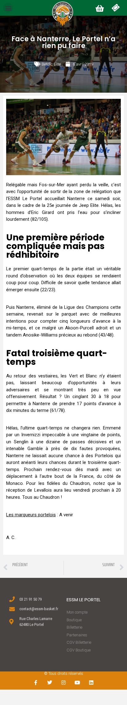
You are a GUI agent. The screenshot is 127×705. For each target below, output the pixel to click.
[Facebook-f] (36, 683)
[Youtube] (77, 683)
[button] (8, 8)
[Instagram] (64, 683)
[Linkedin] (91, 683)
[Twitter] (50, 683)
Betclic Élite (51, 64)
